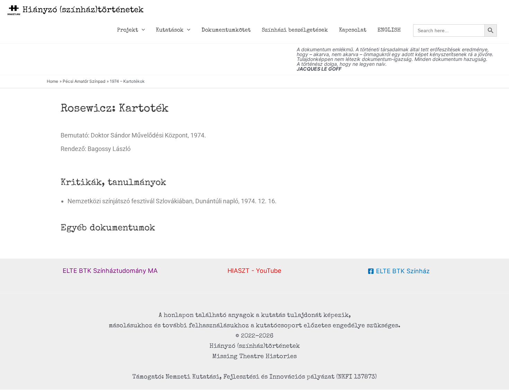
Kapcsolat (352, 30)
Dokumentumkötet (226, 30)
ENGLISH (389, 30)
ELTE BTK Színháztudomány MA (110, 270)
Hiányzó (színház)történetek (83, 10)
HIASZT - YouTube (254, 270)
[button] (141, 30)
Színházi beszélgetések (295, 30)
